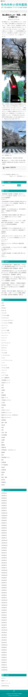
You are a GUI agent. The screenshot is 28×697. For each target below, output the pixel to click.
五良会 (12, 160)
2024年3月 (4, 562)
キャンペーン (4, 335)
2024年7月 (4, 552)
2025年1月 (4, 537)
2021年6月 (4, 640)
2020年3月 (4, 660)
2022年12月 (4, 600)
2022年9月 (4, 607)
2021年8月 (4, 635)
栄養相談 (3, 420)
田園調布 (4, 162)
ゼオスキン (4, 347)
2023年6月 (4, 585)
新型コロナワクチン (6, 417)
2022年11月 (4, 602)
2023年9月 (4, 577)
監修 (2, 442)
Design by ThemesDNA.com (14, 695)
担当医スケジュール (6, 412)
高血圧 (3, 484)
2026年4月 (4, 503)
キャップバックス (5, 332)
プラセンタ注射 (5, 367)
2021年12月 (4, 630)
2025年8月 (4, 520)
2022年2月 (4, 625)
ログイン (3, 678)
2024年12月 (4, 540)
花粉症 (3, 467)
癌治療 (3, 437)
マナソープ (4, 370)
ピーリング (4, 365)
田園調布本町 (10, 162)
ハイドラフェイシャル (6, 360)
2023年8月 (4, 580)
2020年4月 (4, 657)
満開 (24, 160)
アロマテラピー (5, 317)
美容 (2, 454)
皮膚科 (3, 440)
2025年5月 (4, 528)
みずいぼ (3, 310)
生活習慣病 (4, 435)
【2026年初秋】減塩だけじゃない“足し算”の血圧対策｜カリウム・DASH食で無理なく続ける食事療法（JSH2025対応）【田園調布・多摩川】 (13, 272)
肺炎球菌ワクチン (5, 457)
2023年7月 (4, 582)
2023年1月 (4, 597)
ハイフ (3, 362)
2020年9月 (4, 647)
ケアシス (3, 340)
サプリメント (4, 345)
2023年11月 (4, 572)
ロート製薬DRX (5, 377)
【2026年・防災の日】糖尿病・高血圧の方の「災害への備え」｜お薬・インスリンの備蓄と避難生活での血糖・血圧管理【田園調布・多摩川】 (13, 292)
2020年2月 (4, 662)
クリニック (13, 11)
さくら (9, 160)
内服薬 (3, 390)
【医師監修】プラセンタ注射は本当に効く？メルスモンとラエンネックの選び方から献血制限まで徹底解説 (13, 230)
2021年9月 (4, 632)
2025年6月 (4, 525)
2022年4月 (4, 620)
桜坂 (21, 160)
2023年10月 (4, 575)
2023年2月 (4, 595)
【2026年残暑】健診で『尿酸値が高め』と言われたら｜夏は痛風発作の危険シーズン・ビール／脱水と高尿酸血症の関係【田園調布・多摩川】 (13, 266)
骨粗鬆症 (3, 482)
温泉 (2, 427)
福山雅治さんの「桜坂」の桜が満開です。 (14, 16)
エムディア (4, 327)
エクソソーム (4, 325)
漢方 (2, 430)
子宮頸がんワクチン (6, 400)
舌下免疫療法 (4, 464)
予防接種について (5, 380)
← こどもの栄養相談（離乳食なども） (10, 174)
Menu (3, 1)
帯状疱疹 (3, 405)
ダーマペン (4, 350)
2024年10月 (4, 545)
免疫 (2, 387)
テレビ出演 (4, 352)
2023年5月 (4, 587)
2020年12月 (4, 645)
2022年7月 (4, 612)
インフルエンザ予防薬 (6, 322)
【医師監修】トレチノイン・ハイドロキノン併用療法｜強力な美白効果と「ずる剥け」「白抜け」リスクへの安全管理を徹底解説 (13, 222)
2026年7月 (4, 495)
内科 (2, 392)
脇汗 (2, 459)
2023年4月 (4, 590)
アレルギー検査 (5, 315)
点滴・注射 (4, 432)
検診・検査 (4, 422)
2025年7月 (4, 523)
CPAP (2, 305)
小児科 (3, 402)
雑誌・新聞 (4, 477)
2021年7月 (4, 637)
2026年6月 (4, 498)
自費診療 (3, 462)
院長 (16, 11)
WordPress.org (5, 685)
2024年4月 (4, 560)
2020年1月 (4, 665)
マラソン (3, 372)
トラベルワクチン (5, 355)
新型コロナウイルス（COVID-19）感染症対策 (12, 243)
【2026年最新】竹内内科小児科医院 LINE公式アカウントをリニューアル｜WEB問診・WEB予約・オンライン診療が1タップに (13, 203)
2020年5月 (4, 655)
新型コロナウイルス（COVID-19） (9, 415)
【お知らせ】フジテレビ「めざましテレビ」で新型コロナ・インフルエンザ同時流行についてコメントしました (13, 237)
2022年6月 (4, 615)
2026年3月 (4, 505)
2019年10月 (4, 670)
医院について (4, 397)
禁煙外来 (3, 447)
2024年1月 (4, 567)
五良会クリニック (5, 382)
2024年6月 (4, 555)
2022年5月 (4, 617)
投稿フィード (4, 680)
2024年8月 (4, 550)
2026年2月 (4, 508)
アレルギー (4, 313)
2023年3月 (4, 592)
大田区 (16, 160)
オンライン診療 (5, 330)
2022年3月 (4, 622)
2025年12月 (4, 513)
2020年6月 (4, 652)
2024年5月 (4, 557)
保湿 (2, 385)
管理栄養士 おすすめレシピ (8, 449)
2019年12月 (4, 667)
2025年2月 (4, 535)
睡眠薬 (3, 444)
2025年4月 (4, 530)
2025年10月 (4, 515)
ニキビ (3, 357)
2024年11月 (4, 543)
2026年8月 (4, 493)
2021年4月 (4, 642)
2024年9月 (4, 548)
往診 (2, 407)
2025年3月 (4, 532)
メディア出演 (4, 375)
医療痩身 (3, 395)
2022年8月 (4, 610)
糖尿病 (3, 452)
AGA (2, 303)
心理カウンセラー (5, 410)
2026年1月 (4, 510)
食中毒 (3, 479)
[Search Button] (14, 691)
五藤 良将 (11, 19)
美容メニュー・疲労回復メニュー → (18, 176)
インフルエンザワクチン (7, 320)
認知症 (3, 472)
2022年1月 (4, 627)
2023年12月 (4, 570)
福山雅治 (16, 162)
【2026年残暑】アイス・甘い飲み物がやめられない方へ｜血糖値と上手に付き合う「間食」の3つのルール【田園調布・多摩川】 (13, 278)
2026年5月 (4, 500)
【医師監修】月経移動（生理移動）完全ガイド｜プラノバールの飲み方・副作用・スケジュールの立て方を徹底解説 (13, 195)
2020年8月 (4, 650)
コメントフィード (5, 683)
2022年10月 (4, 605)
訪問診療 (3, 469)
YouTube (3, 308)
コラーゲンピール (5, 342)
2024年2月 (4, 565)
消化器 (3, 425)
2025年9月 (4, 518)
